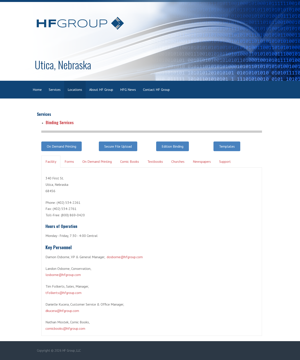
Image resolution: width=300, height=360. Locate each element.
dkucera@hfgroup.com (62, 310)
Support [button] (225, 161)
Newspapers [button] (202, 161)
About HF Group (101, 89)
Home (37, 89)
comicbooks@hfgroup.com (65, 328)
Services (55, 89)
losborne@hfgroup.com (63, 274)
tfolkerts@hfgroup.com (63, 292)
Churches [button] (177, 161)
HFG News (128, 89)
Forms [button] (69, 161)
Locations (75, 89)
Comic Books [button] (129, 161)
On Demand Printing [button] (97, 161)
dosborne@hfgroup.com (125, 257)
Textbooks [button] (155, 161)
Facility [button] (50, 161)
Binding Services (60, 122)
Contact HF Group (156, 89)
